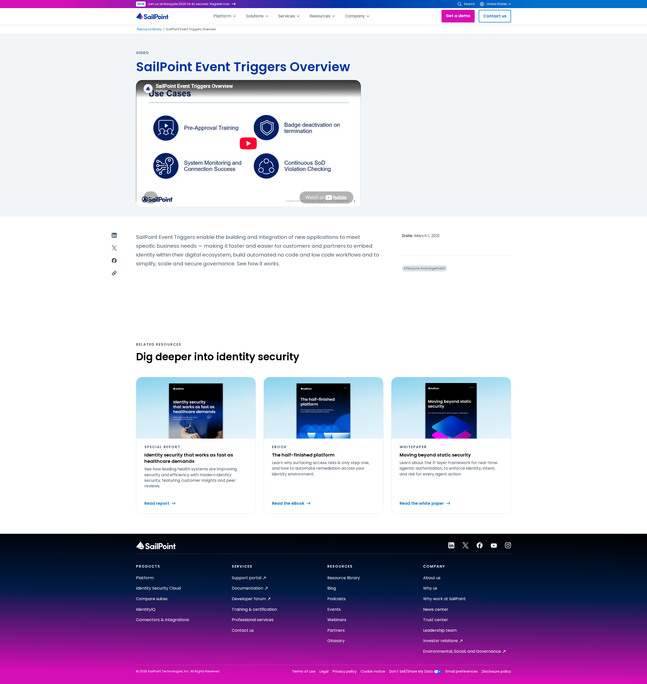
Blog (331, 588)
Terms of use (303, 671)
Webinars (336, 620)
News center (435, 609)
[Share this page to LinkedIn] (114, 235)
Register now (219, 4)
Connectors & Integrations (162, 620)
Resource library (149, 29)
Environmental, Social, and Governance (462, 651)
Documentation (247, 588)
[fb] (480, 545)
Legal (324, 671)
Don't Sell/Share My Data (411, 671)
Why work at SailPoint (444, 599)
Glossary (336, 641)
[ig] (508, 545)
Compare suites (152, 599)
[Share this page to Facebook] (114, 260)
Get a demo (458, 16)
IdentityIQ (145, 609)
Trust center (435, 620)
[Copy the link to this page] (114, 273)
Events (334, 609)
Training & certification (254, 609)
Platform (145, 578)
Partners (336, 630)
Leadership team (440, 630)
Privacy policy (345, 671)
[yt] (494, 545)
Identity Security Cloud (158, 588)
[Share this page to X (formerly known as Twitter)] (114, 247)
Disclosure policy (496, 671)
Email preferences (462, 671)
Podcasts (336, 599)
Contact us (494, 16)
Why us (430, 588)
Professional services (252, 620)
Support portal (246, 578)
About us (432, 578)
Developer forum (249, 599)
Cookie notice (373, 671)
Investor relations (440, 641)
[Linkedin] (451, 545)
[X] (466, 545)
